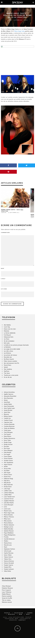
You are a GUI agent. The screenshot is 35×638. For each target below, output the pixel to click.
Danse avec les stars (10, 329)
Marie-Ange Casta (19, 31)
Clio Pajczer (7, 434)
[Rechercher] (33, 2)
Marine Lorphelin (7, 596)
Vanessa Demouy (9, 561)
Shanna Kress (8, 543)
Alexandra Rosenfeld (10, 396)
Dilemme (6, 331)
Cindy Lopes (7, 430)
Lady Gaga (7, 488)
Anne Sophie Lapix (9, 408)
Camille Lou (7, 418)
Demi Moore (7, 436)
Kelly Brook (7, 482)
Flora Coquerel (6, 590)
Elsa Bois (6, 446)
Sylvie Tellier (8, 555)
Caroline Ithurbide (9, 424)
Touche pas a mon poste (11, 375)
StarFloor (6, 371)
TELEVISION (18, 612)
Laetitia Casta (8, 490)
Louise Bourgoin (8, 505)
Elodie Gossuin (8, 444)
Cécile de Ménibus (9, 428)
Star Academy (8, 369)
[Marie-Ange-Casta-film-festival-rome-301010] (17, 58)
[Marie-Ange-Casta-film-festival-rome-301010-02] (17, 130)
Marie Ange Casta (9, 513)
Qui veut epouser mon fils (11, 363)
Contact (22, 620)
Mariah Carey (8, 511)
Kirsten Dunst (7, 486)
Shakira (6, 541)
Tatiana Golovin (8, 557)
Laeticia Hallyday (9, 493)
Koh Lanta (7, 343)
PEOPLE (7, 612)
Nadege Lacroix (8, 527)
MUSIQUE (11, 614)
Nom (2, 268)
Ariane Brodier (8, 410)
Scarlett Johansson (9, 539)
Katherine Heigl (8, 478)
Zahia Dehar (7, 571)
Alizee (6, 400)
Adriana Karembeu (9, 392)
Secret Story (7, 365)
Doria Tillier (7, 440)
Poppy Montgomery (9, 535)
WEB (20, 614)
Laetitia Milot (7, 495)
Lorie (5, 507)
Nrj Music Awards (9, 359)
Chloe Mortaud (6, 586)
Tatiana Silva (7, 559)
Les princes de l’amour (10, 355)
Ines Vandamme (8, 462)
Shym (5, 547)
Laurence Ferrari (9, 499)
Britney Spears (8, 416)
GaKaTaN (3, 212)
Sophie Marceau (8, 553)
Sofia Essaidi (7, 551)
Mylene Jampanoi (9, 525)
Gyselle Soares (8, 460)
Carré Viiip (7, 327)
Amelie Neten (8, 404)
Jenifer (6, 466)
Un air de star (8, 377)
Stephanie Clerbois (9, 549)
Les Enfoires (7, 353)
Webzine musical (7, 602)
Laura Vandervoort (9, 497)
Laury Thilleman (6, 592)
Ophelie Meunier (9, 531)
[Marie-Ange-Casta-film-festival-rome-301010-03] (17, 84)
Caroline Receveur (9, 426)
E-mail (3, 278)
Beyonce (6, 414)
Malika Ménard (6, 594)
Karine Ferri (7, 476)
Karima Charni (8, 474)
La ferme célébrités (9, 333)
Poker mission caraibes (10, 361)
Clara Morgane (8, 432)
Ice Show (6, 339)
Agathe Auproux (8, 394)
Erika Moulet (7, 452)
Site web (4, 289)
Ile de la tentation (9, 341)
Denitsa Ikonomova (9, 438)
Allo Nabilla (7, 325)
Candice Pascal (8, 420)
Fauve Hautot (8, 456)
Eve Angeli (7, 454)
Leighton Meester (9, 501)
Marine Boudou (8, 515)
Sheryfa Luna (8, 545)
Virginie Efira (7, 567)
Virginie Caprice (8, 565)
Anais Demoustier (9, 406)
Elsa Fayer (7, 448)
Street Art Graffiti (7, 598)
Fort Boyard (7, 335)
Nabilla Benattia (8, 529)
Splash (6, 367)
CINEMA (30, 612)
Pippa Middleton (9, 533)
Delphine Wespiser (7, 588)
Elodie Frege (7, 442)
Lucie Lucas (7, 509)
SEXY (28, 614)
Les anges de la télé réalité (12, 349)
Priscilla (6, 537)
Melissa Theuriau (9, 517)
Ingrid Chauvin (8, 464)
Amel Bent (7, 402)
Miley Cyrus (7, 519)
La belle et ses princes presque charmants (16, 345)
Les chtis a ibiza (8, 351)
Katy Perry (7, 480)
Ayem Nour (7, 412)
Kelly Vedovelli (8, 484)
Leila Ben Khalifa (9, 503)
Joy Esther (7, 470)
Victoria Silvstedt (9, 563)
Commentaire (5, 232)
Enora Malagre (8, 450)
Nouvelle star (8, 357)
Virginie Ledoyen (9, 569)
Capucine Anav (8, 422)
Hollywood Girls (8, 337)
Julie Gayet (7, 472)
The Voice (7, 373)
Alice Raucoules (8, 398)
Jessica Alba (7, 468)
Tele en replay (6, 600)
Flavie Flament (8, 458)
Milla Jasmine (8, 521)
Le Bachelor (7, 347)
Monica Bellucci (8, 523)
